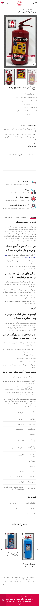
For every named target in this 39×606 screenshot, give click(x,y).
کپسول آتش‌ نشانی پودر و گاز (27, 12)
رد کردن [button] (3, 600)
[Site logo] (19, 3)
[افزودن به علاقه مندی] (23, 537)
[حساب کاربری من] (7, 3)
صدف (30, 142)
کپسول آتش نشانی (26, 9)
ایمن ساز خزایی (26, 134)
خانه (34, 9)
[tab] (33, 217)
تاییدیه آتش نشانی (14, 134)
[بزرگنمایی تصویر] (34, 64)
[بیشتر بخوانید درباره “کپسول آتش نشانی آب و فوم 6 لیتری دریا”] (5, 534)
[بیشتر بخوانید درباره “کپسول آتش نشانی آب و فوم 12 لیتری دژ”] (23, 534)
